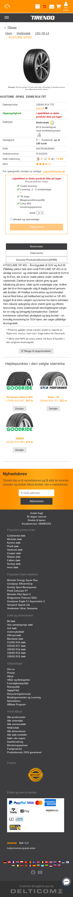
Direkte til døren (37, 520)
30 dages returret (36, 516)
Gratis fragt (36, 513)
